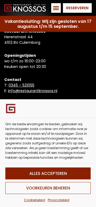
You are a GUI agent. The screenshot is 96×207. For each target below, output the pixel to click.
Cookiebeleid (34, 200)
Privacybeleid (58, 200)
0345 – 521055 (21, 85)
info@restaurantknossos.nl (32, 90)
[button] (56, 8)
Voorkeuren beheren (48, 188)
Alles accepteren (48, 173)
